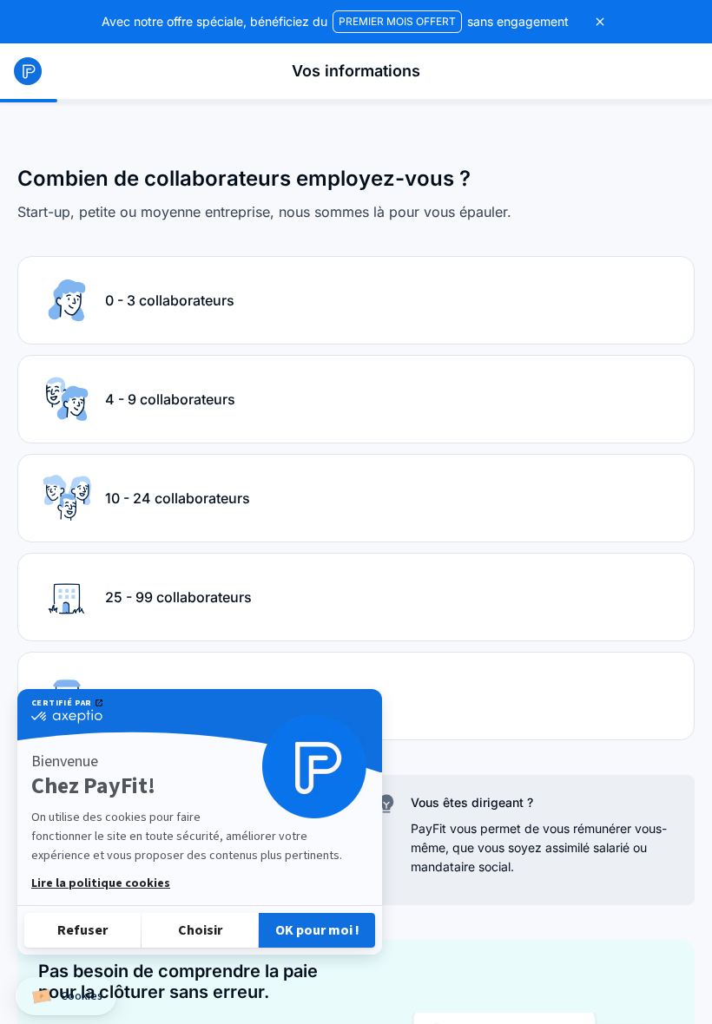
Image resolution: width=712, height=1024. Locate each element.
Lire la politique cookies (100, 883)
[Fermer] (600, 21)
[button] (66, 996)
